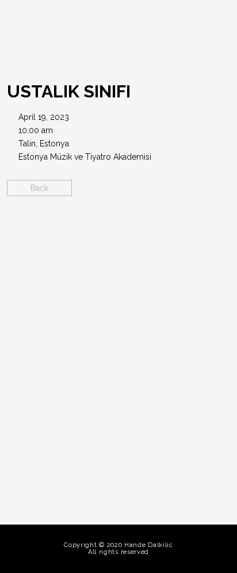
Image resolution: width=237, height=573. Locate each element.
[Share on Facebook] (108, 230)
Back (39, 188)
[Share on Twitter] (128, 230)
